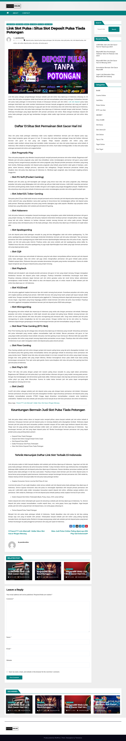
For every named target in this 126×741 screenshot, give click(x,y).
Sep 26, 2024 (101, 707)
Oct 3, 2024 (71, 710)
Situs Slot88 (100, 120)
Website (9, 660)
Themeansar (78, 738)
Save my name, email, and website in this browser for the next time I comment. (34, 672)
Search (98, 23)
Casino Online (10, 24)
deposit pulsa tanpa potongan (43, 40)
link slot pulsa (56, 40)
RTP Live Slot (101, 110)
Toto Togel (99, 149)
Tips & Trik (40, 24)
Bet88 (98, 90)
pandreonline (19, 38)
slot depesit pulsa (78, 40)
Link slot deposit (74, 102)
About (15, 13)
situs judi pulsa (65, 40)
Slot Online (33, 24)
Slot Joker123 (101, 130)
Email (8, 649)
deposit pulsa (30, 40)
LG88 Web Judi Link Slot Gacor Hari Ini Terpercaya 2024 (19, 573)
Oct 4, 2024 (42, 710)
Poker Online (19, 24)
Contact (26, 13)
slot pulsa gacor (43, 43)
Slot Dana (99, 125)
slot (71, 40)
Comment (10, 599)
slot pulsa (35, 43)
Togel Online (48, 24)
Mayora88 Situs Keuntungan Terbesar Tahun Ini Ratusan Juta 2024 (107, 54)
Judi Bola (99, 100)
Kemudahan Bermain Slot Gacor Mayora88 (105, 704)
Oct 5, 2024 (13, 710)
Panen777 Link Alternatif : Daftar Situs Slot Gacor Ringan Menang (37, 403)
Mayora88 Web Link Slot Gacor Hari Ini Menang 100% (76, 573)
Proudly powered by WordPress (52, 738)
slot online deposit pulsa (25, 43)
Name (8, 637)
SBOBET (27, 24)
